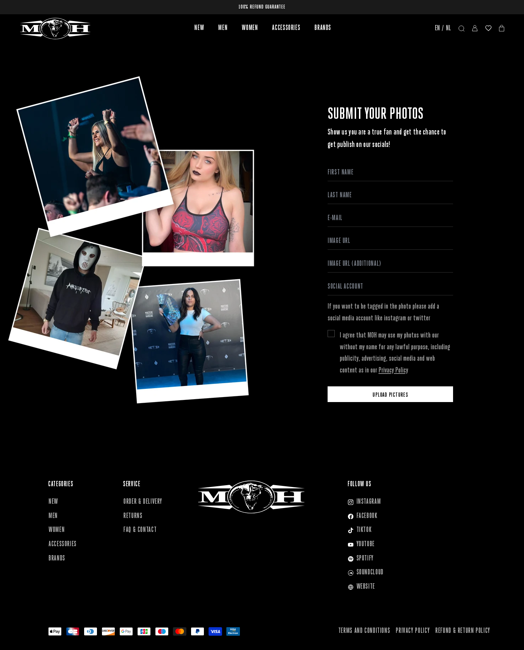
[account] (475, 28)
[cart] (501, 28)
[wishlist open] (488, 28)
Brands (322, 28)
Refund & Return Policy (462, 631)
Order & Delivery (142, 502)
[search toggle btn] (461, 28)
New (199, 28)
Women (250, 28)
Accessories (286, 28)
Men (222, 28)
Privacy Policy (393, 370)
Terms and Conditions (364, 631)
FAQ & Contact (139, 530)
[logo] (55, 28)
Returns (132, 516)
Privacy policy (413, 631)
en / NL (443, 28)
